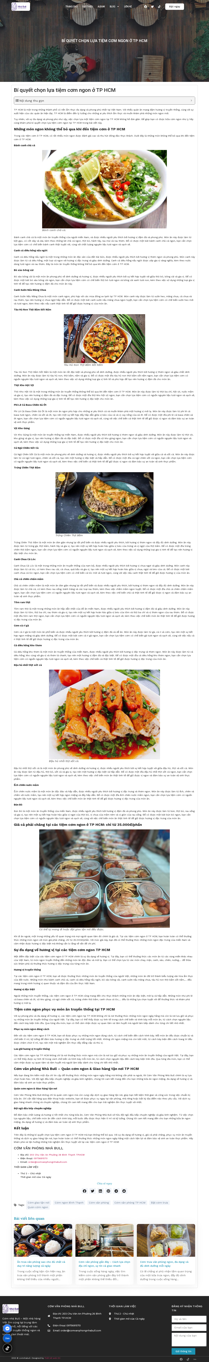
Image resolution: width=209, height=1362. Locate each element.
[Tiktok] (159, 6)
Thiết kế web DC (52, 1358)
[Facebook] (145, 6)
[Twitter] (152, 6)
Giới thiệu (87, 6)
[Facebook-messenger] (7, 1328)
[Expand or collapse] (191, 100)
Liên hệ (128, 6)
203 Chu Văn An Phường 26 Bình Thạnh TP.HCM (57, 1154)
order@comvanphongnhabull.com (47, 1162)
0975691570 (41, 1158)
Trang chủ (71, 6)
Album (101, 6)
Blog (112, 6)
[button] (85, 1191)
